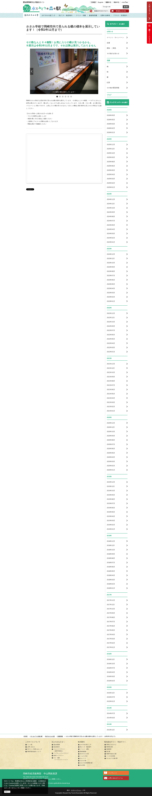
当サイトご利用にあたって (34, 749)
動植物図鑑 (83, 751)
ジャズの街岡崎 (110, 756)
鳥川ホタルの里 (84, 753)
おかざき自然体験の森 (86, 763)
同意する (7, 791)
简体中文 (116, 2)
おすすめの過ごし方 (85, 744)
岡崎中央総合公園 (111, 753)
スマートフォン (76, 790)
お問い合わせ (31, 747)
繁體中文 (108, 2)
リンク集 (29, 744)
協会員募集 (57, 744)
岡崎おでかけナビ (111, 744)
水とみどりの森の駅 (112, 758)
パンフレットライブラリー (61, 753)
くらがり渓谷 (83, 756)
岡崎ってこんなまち (149, 35)
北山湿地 (82, 765)
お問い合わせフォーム (115, 778)
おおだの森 (83, 760)
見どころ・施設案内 (85, 747)
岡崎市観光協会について (34, 751)
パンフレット (112, 773)
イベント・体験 (84, 749)
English (100, 2)
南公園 (108, 751)
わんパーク (83, 758)
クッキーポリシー (12, 788)
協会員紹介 (57, 747)
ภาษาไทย (125, 2)
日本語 (93, 2)
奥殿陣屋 (108, 749)
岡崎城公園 (109, 747)
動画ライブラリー (59, 755)
